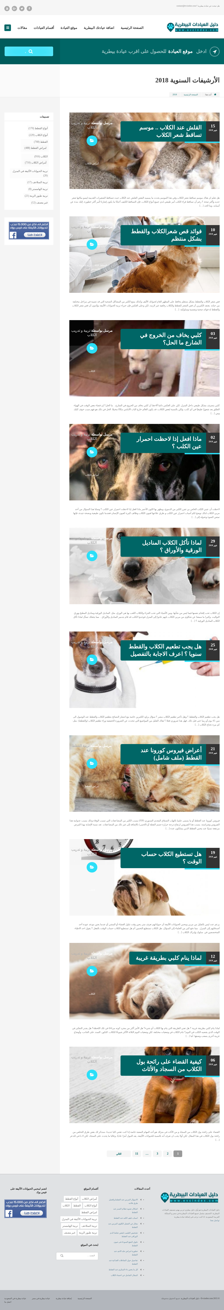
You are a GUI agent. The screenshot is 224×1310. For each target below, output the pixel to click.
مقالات (22, 27)
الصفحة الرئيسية (132, 27)
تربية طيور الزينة (39, 195)
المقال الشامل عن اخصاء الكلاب (124, 1275)
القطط (103, 265)
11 (136, 1153)
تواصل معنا (215, 1220)
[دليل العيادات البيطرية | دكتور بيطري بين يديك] (193, 26)
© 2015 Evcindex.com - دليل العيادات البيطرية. (200, 1298)
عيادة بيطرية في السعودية (15, 1298)
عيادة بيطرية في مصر (41, 1298)
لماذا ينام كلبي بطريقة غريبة (169, 958)
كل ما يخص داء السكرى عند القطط (123, 1269)
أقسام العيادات (44, 27)
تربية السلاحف (40, 182)
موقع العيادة (69, 27)
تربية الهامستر (40, 189)
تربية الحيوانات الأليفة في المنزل (30, 171)
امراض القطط (92, 786)
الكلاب (96, 265)
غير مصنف (42, 202)
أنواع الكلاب (41, 135)
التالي (118, 1153)
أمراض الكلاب (92, 163)
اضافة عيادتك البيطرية (99, 27)
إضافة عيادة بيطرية (64, 1298)
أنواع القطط (41, 128)
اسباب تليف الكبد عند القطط (126, 1218)
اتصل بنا (7, 1302)
